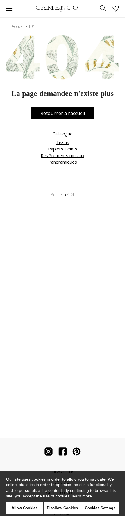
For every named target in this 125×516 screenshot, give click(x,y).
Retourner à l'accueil (62, 113)
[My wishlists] (115, 9)
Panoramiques (62, 162)
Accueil (18, 26)
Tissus (62, 142)
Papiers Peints (62, 149)
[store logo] (56, 8)
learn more (82, 496)
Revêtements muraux (62, 155)
